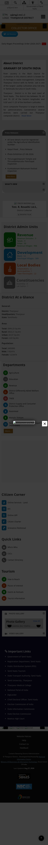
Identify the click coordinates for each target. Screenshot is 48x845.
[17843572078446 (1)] (24, 422)
